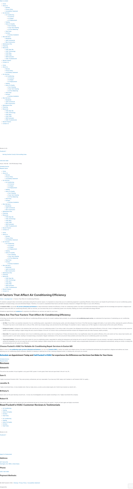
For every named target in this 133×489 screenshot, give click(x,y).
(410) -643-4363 (4, 471)
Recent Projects (7, 60)
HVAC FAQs (9, 55)
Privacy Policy (9, 9)
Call (35, 355)
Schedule (4, 355)
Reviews (8, 7)
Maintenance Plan (7, 44)
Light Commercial (10, 40)
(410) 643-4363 (4, 160)
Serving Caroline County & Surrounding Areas (14, 154)
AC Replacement (12, 20)
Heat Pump (8, 31)
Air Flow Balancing (13, 29)
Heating (8, 22)
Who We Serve (6, 36)
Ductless (8, 33)
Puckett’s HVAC (44, 355)
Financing (5, 46)
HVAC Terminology (10, 51)
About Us (5, 5)
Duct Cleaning (12, 25)
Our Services (6, 13)
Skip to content (4, 1)
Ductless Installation (13, 35)
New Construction (10, 42)
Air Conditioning (10, 14)
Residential (8, 38)
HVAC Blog (8, 53)
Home (4, 3)
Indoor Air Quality (10, 24)
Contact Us (6, 62)
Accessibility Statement (12, 11)
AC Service (11, 16)
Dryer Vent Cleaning (13, 27)
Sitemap (16, 483)
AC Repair (11, 18)
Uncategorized (8, 299)
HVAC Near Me (9, 49)
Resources (5, 47)
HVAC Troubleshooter (11, 58)
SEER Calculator (10, 56)
